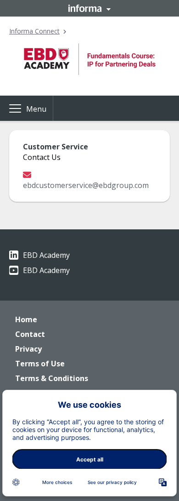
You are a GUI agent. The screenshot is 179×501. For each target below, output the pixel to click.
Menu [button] (36, 109)
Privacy (28, 349)
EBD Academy (46, 255)
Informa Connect (34, 31)
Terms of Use (40, 364)
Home (26, 319)
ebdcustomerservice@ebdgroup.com (86, 185)
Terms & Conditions (51, 378)
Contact (30, 334)
